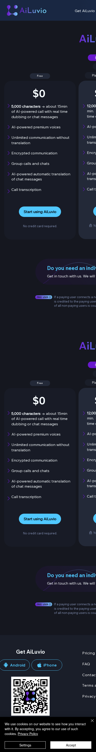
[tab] (40, 76)
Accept (71, 745)
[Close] (89, 723)
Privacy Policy (28, 733)
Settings (25, 745)
